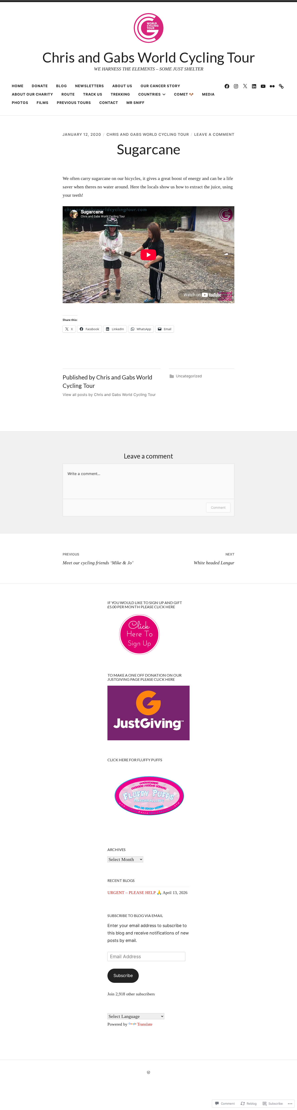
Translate (144, 1024)
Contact (108, 102)
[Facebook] (227, 86)
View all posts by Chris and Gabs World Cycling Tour (109, 394)
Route (68, 94)
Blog (61, 86)
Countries (149, 94)
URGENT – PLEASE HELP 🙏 (134, 892)
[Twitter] (245, 86)
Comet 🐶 (184, 94)
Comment (218, 507)
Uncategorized (189, 376)
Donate (40, 86)
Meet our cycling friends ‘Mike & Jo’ (98, 558)
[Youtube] (263, 86)
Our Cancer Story (160, 86)
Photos (20, 102)
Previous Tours (74, 102)
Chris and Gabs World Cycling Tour (148, 57)
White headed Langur (214, 558)
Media (208, 94)
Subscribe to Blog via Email (135, 915)
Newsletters (89, 86)
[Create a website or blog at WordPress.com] (148, 1072)
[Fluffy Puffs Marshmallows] (281, 86)
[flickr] (272, 86)
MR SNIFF (135, 102)
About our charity (32, 94)
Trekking (120, 94)
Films (42, 102)
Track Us (92, 94)
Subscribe (123, 975)
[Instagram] (236, 86)
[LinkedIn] (254, 86)
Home (17, 86)
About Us (122, 86)
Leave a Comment (214, 134)
